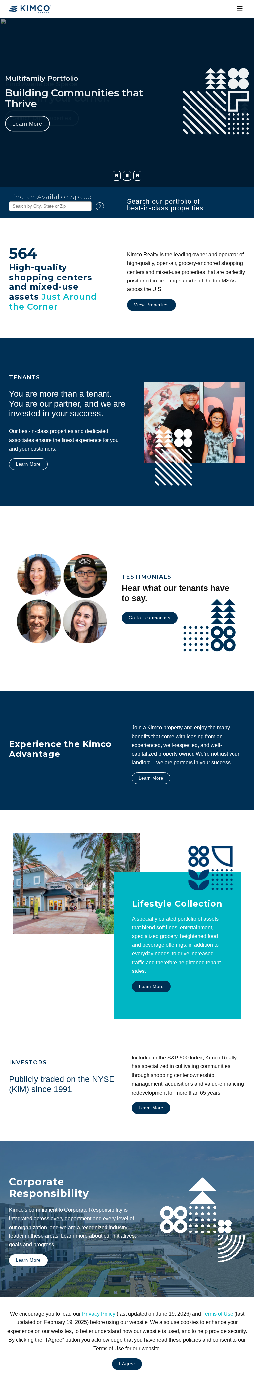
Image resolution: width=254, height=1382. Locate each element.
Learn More (27, 124)
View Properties (151, 304)
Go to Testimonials (150, 617)
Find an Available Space (50, 197)
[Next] (137, 176)
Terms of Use (217, 1314)
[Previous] (117, 176)
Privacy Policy (98, 1314)
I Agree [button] (127, 1363)
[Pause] (127, 176)
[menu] (239, 9)
